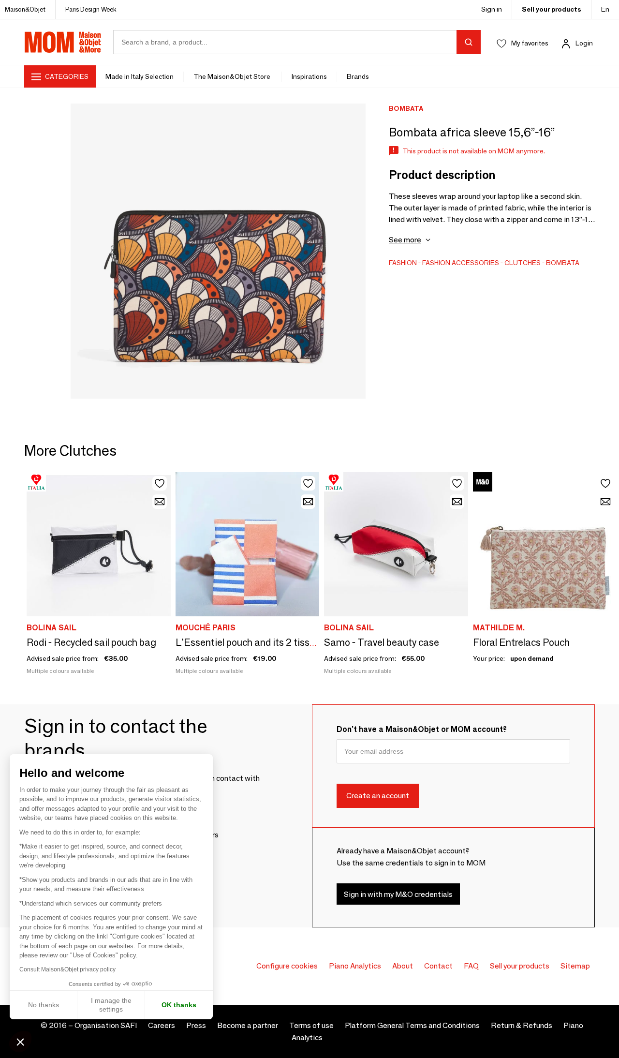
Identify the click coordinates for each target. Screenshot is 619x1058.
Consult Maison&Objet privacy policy (67, 969)
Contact (438, 965)
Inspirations (309, 76)
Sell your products (551, 9)
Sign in (491, 9)
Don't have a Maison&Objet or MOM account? (422, 729)
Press (196, 1025)
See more (405, 239)
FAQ (471, 965)
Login (584, 43)
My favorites (529, 43)
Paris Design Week (91, 9)
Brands (358, 76)
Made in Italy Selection (139, 76)
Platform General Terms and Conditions (412, 1025)
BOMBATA (562, 262)
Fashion (403, 262)
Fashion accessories (460, 262)
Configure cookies (287, 965)
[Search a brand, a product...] (469, 42)
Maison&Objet (25, 9)
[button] (20, 1041)
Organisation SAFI (105, 1025)
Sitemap (575, 965)
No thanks (43, 1005)
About (402, 965)
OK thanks (179, 1005)
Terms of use (311, 1025)
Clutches (522, 262)
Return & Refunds (521, 1025)
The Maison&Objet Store (232, 76)
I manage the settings (111, 1005)
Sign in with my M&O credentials (398, 894)
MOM (63, 42)
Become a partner (247, 1025)
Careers (161, 1025)
